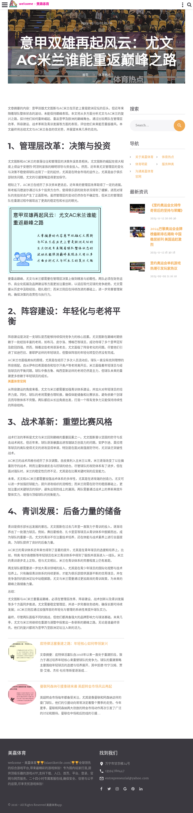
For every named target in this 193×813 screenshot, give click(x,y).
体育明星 (141, 164)
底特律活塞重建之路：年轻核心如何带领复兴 (74, 644)
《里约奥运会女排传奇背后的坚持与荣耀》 (167, 208)
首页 (85, 75)
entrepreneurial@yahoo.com (127, 778)
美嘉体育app (54, 805)
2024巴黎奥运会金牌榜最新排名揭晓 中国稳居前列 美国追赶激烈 (166, 237)
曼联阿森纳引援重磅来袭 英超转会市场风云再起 (76, 687)
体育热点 (105, 75)
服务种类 (168, 164)
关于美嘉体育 (144, 157)
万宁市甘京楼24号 (117, 763)
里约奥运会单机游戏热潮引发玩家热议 (165, 266)
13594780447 (115, 771)
